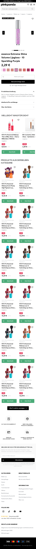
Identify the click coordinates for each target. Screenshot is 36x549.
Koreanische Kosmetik (8, 496)
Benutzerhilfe (23, 476)
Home (3, 14)
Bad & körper (5, 493)
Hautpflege (4, 479)
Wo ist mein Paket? (24, 479)
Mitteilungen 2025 (6, 530)
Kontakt (21, 491)
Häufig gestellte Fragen (26, 489)
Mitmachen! (22, 494)
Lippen (23, 14)
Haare (3, 482)
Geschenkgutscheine (25, 497)
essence (9, 14)
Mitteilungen (5, 533)
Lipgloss (29, 14)
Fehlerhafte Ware (6, 498)
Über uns (21, 500)
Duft (2, 485)
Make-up (16, 14)
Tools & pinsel (5, 487)
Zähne (3, 490)
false (2, 501)
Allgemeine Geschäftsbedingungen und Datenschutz (17, 527)
